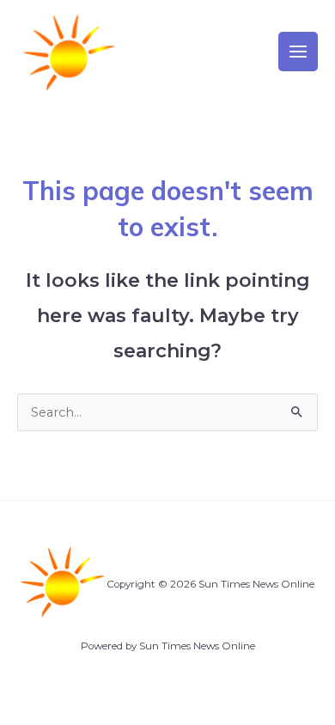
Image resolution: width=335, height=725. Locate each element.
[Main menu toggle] (298, 51)
